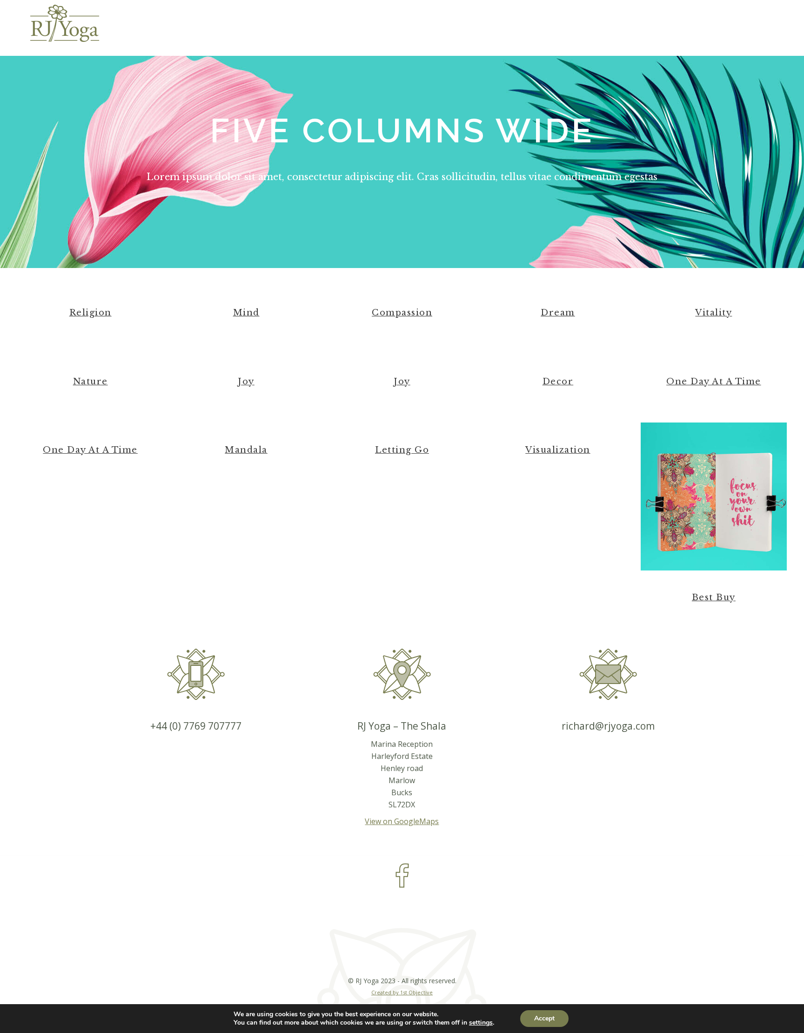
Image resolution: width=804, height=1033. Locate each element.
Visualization (557, 450)
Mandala (246, 450)
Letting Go (402, 450)
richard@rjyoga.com (608, 725)
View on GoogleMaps (402, 821)
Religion (90, 313)
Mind (246, 313)
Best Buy (714, 597)
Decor (558, 381)
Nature (90, 381)
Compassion (402, 313)
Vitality (713, 313)
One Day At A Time (713, 381)
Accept (544, 1018)
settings (481, 1023)
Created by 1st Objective (402, 992)
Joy (246, 381)
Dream (558, 313)
